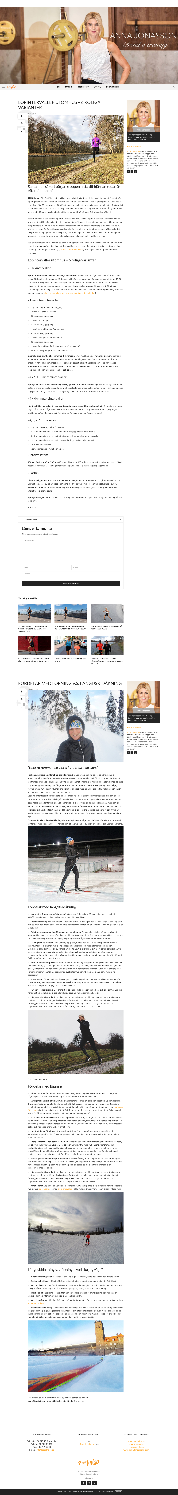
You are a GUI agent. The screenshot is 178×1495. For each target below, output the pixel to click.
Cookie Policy (107, 1492)
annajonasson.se (133, 151)
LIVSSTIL (97, 87)
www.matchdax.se (136, 1441)
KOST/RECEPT (83, 87)
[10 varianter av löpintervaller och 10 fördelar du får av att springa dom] (34, 613)
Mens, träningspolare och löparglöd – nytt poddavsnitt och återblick (107, 661)
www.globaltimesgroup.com (136, 1450)
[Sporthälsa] (11, 87)
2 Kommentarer (30, 519)
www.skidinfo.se (136, 1447)
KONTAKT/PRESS (112, 87)
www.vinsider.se (136, 1444)
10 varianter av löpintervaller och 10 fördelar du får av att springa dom (32, 628)
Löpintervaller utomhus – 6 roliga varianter (59, 105)
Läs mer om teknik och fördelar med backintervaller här (69, 293)
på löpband (44, 1189)
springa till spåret (36, 1303)
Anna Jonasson (134, 146)
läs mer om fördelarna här (71, 249)
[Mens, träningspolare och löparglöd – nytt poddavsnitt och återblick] (107, 645)
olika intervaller (65, 1189)
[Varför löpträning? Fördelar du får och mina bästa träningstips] (34, 645)
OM (58, 87)
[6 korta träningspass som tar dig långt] (70, 645)
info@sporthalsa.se (45, 1450)
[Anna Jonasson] (89, 51)
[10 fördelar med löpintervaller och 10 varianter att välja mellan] (70, 613)
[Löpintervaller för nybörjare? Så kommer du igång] (107, 613)
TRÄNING (68, 87)
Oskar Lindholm (86, 1444)
